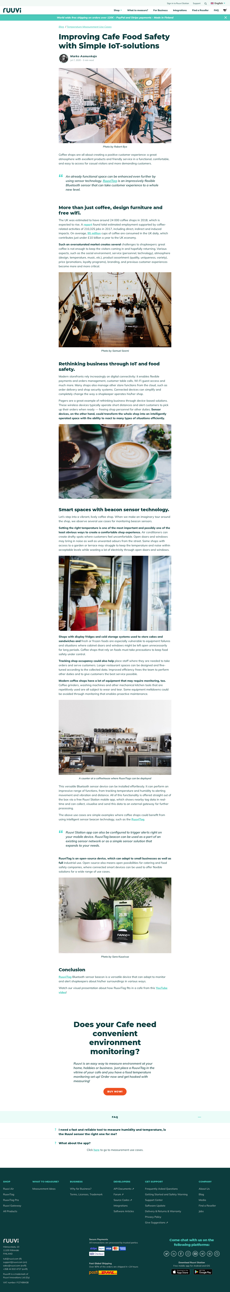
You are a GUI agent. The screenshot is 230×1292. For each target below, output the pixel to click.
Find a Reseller (200, 10)
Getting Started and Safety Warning (166, 1194)
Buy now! (115, 1091)
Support (197, 3)
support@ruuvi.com (13, 1262)
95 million (94, 233)
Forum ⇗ (119, 1194)
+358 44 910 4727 (12, 1269)
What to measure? (137, 10)
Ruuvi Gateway (12, 1205)
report (88, 224)
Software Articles (124, 1211)
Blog (61, 26)
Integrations (180, 10)
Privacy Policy (153, 1216)
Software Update (155, 1205)
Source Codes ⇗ (123, 1200)
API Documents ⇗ (124, 1188)
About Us (204, 1188)
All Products (10, 1211)
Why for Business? (80, 1188)
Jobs (201, 1211)
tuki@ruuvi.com (10, 1258)
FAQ (216, 10)
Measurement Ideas (44, 1188)
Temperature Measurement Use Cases (89, 26)
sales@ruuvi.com (11, 1265)
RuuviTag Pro (11, 1200)
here (97, 1150)
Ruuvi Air (8, 1188)
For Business (160, 10)
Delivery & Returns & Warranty (163, 1211)
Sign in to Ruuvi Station (178, 3)
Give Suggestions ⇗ (156, 1222)
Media (202, 1200)
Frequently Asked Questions (161, 1188)
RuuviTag (110, 181)
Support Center (154, 1200)
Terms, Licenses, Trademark (86, 1194)
